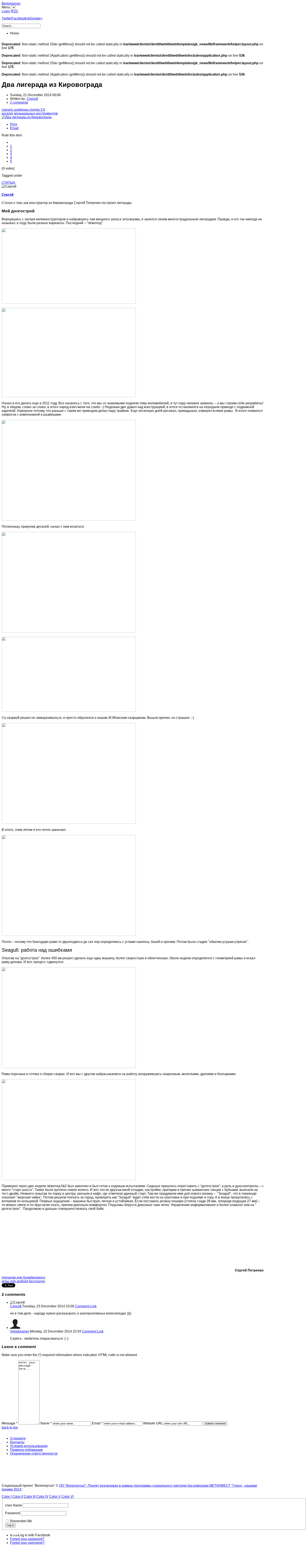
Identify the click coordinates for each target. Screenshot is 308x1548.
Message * (9, 1423)
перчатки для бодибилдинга (23, 1277)
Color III (29, 1496)
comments (19, 102)
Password (12, 1513)
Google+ (36, 18)
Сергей (32, 99)
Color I (7, 1496)
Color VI (67, 1496)
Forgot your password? (27, 1539)
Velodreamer (20, 1331)
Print (13, 124)
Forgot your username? (27, 1542)
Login (6, 11)
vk (28, 18)
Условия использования (29, 1446)
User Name (13, 1505)
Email (14, 128)
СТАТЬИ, (9, 182)
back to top (10, 1427)
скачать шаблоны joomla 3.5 (23, 109)
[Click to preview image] (27, 117)
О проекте (18, 1438)
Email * (97, 1423)
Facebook (19, 18)
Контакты (17, 1442)
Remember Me (21, 1521)
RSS (14, 11)
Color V (55, 1496)
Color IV (42, 1496)
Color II (17, 1496)
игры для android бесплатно (23, 1281)
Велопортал (11, 3)
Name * (46, 1423)
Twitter (7, 18)
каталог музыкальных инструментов (30, 113)
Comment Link (86, 1306)
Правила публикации (26, 1449)
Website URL (153, 1423)
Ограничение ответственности (33, 1453)
